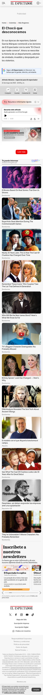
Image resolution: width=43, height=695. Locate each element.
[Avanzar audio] (35, 119)
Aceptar (36, 690)
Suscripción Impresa (21, 623)
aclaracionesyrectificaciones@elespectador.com (26, 667)
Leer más (21, 152)
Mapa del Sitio (21, 620)
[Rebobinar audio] (31, 119)
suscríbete (18, 584)
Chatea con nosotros (23, 631)
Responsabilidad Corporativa (22, 639)
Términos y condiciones (21, 641)
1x (38, 119)
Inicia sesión (8, 584)
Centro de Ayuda (21, 647)
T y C (22, 596)
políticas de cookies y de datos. (14, 693)
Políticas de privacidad (21, 644)
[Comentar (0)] (26, 90)
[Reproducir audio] (5, 115)
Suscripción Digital (21, 627)
